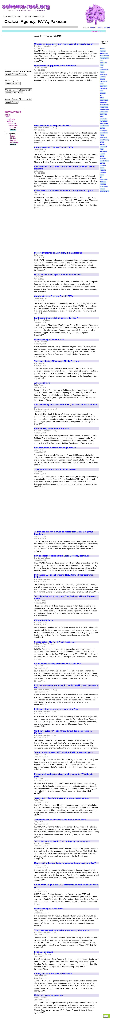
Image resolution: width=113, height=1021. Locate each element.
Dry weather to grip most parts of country (55, 66)
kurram (13, 140)
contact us (96, 31)
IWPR (101, 97)
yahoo (100, 27)
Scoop (102, 156)
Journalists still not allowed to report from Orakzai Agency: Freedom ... (63, 533)
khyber (13, 138)
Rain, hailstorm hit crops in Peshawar (52, 126)
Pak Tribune (104, 132)
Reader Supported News (103, 147)
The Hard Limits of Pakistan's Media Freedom (56, 361)
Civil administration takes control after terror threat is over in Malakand (64, 167)
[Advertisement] (57, 102)
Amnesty (102, 51)
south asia (11, 119)
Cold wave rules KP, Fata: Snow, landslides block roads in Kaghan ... (63, 732)
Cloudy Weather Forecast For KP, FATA (53, 147)
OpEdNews (103, 130)
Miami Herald (104, 111)
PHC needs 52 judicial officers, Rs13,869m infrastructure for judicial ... (63, 576)
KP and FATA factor (44, 620)
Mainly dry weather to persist (48, 995)
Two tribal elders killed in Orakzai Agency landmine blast (62, 841)
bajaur (12, 136)
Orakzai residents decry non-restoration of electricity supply (63, 44)
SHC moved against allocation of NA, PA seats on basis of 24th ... (65, 406)
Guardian (103, 93)
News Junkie (104, 123)
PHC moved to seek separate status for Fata (56, 709)
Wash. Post (103, 179)
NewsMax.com (104, 125)
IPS (101, 95)
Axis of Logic (104, 58)
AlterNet (102, 48)
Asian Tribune (104, 55)
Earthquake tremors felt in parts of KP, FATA (56, 318)
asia (7, 117)
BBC (101, 60)
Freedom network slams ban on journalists (55, 448)
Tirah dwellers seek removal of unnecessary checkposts (61, 930)
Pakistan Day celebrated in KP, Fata (51, 428)
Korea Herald (104, 104)
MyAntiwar (103, 118)
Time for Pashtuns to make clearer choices (55, 469)
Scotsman (103, 158)
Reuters (102, 154)
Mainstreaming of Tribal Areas (49, 340)
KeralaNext (103, 102)
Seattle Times (104, 161)
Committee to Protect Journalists (104, 72)
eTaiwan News (104, 191)
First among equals (43, 952)
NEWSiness (103, 121)
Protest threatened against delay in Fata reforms (58, 253)
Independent (104, 100)
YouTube (106, 27)
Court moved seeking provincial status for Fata (57, 664)
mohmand (14, 142)
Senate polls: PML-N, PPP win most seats (55, 642)
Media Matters (104, 109)
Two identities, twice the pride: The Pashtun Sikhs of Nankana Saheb (64, 597)
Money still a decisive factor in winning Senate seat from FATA (65, 863)
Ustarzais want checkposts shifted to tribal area (57, 274)
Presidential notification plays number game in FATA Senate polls (63, 775)
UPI (101, 177)
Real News (103, 151)
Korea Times (104, 107)
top (105, 1016)
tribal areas (13, 125)
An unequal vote (42, 383)
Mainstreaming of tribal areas (48, 909)
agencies (12, 128)
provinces (12, 123)
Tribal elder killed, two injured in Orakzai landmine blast (61, 798)
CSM (101, 67)
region (7, 115)
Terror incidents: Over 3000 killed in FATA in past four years (63, 752)
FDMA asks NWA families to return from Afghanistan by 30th (64, 190)
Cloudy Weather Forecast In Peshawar (53, 974)
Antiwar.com (103, 53)
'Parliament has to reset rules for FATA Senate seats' (60, 820)
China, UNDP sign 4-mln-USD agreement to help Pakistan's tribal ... (66, 886)
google (93, 27)
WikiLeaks (103, 182)
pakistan (10, 121)
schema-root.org (13, 111)
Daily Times (103, 86)
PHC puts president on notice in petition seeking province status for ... (66, 686)
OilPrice (102, 128)
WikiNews (103, 184)
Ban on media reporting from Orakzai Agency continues (61, 556)
